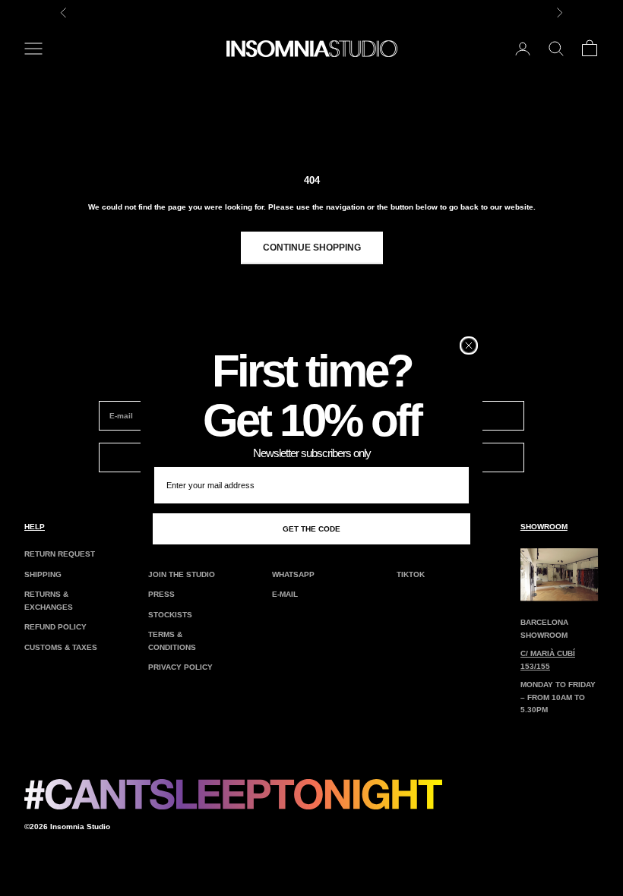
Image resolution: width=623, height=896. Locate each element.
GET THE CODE (311, 529)
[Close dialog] (468, 345)
